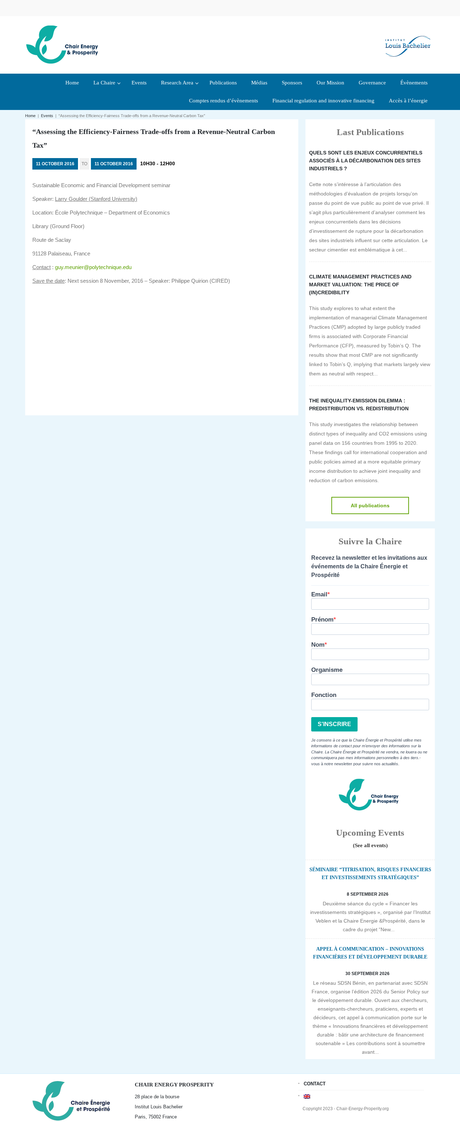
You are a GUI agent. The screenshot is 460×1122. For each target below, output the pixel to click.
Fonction (323, 695)
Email (319, 594)
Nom (318, 645)
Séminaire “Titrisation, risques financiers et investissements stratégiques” (370, 873)
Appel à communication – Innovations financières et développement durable (370, 953)
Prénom (322, 620)
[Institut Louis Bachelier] (408, 40)
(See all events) (370, 845)
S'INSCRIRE (334, 724)
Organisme (326, 670)
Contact (315, 1083)
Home (30, 116)
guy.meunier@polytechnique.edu (93, 267)
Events (47, 116)
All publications (370, 505)
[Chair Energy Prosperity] (64, 44)
